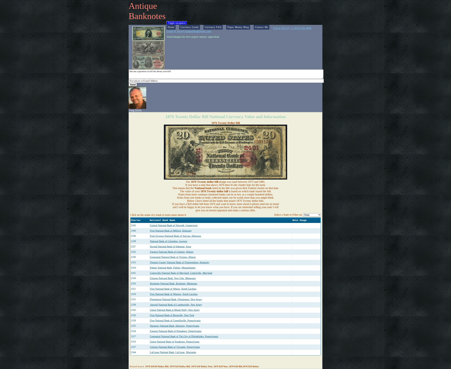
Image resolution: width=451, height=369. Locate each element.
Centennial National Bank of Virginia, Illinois (173, 257)
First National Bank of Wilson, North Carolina (173, 289)
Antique (143, 6)
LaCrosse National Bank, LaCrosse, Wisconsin (173, 352)
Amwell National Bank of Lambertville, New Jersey (176, 304)
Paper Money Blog (238, 27)
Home (171, 27)
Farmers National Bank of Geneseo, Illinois (171, 252)
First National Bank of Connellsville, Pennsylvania (175, 320)
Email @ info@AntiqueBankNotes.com (188, 31)
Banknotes (147, 16)
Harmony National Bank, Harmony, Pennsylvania (174, 326)
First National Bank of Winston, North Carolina (173, 294)
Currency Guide (189, 27)
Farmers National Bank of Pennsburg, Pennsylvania (175, 331)
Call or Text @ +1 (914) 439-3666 (292, 28)
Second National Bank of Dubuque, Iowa (170, 246)
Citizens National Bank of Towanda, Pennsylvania (175, 347)
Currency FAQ (213, 27)
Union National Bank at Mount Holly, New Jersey (175, 310)
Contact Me (261, 27)
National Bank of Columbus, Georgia (168, 241)
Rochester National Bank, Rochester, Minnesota (173, 283)
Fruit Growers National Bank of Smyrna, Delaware (175, 236)
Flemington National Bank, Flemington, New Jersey (176, 299)
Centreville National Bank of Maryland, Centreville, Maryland (181, 273)
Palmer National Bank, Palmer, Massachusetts (172, 267)
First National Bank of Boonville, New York (172, 315)
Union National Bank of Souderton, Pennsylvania (174, 341)
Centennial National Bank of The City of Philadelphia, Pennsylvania (184, 336)
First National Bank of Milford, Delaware (170, 230)
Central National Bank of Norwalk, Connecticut (173, 225)
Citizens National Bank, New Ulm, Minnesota (173, 278)
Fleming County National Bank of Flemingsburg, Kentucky (179, 262)
